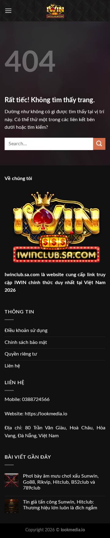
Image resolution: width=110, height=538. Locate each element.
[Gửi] (99, 144)
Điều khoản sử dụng (26, 330)
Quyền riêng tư (21, 354)
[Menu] (8, 10)
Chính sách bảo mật (26, 342)
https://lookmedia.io (46, 413)
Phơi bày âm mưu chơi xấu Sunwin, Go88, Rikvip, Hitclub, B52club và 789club (61, 482)
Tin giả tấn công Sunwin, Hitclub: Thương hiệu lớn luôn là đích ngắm (60, 505)
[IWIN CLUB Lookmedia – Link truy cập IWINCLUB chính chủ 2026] (55, 10)
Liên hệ (12, 365)
